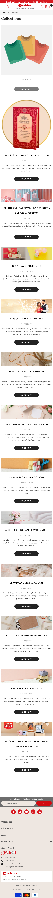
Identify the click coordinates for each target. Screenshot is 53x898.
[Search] (7, 6)
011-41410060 (18, 877)
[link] (26, 50)
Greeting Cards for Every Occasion (27, 424)
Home (5, 13)
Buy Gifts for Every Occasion (26, 477)
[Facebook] (13, 811)
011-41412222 (10, 861)
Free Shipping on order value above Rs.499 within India (26, 2)
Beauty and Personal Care (27, 583)
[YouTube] (26, 811)
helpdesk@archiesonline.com (16, 880)
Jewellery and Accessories (26, 371)
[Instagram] (20, 811)
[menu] (2, 6)
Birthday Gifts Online (26, 266)
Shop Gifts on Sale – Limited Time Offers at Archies (26, 744)
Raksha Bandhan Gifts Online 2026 (27, 155)
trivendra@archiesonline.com (15, 864)
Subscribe (44, 803)
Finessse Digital (31, 885)
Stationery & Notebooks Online (26, 635)
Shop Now (26, 179)
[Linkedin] (39, 811)
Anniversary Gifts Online (26, 319)
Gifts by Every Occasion (26, 688)
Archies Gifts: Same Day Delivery (26, 530)
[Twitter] (33, 811)
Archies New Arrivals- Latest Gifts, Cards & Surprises (26, 210)
